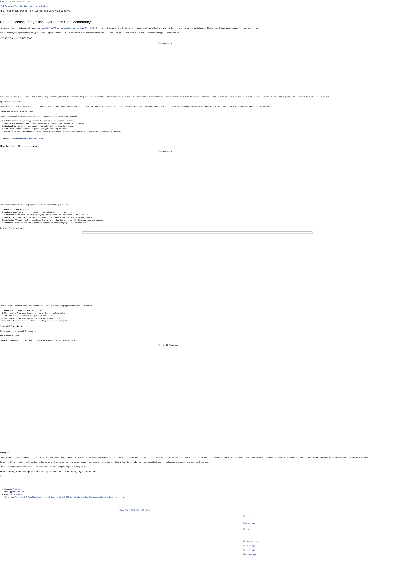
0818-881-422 (15, 489)
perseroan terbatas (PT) (47, 28)
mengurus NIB (81, 467)
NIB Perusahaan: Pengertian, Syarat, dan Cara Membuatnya (35, 10)
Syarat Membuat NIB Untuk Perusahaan (27, 139)
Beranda (2, 1)
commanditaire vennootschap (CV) (74, 28)
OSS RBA (3, 14)
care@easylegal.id (16, 494)
